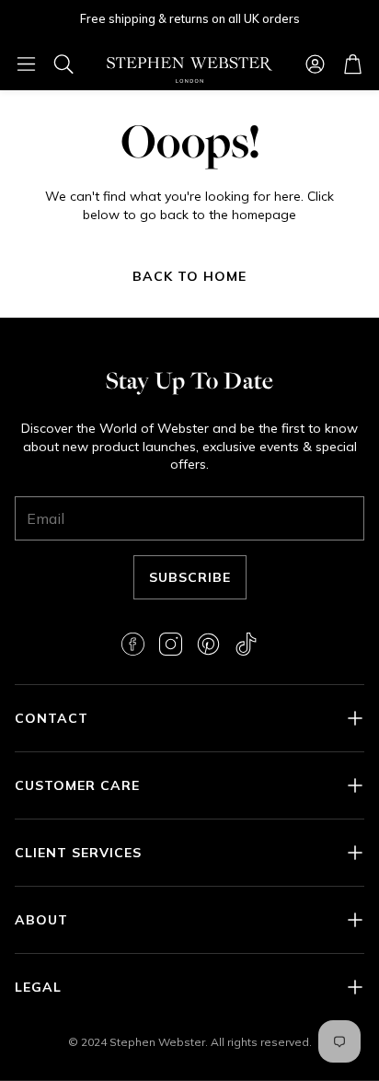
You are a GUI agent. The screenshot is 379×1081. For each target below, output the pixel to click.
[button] (26, 63)
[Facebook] (132, 644)
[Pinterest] (208, 644)
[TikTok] (246, 644)
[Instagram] (170, 644)
